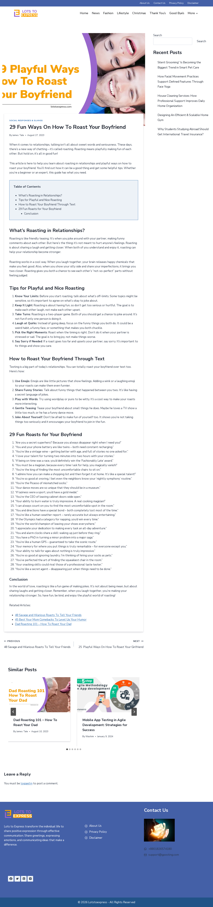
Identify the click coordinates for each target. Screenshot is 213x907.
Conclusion (31, 214)
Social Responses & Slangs (26, 120)
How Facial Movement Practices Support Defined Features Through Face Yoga (180, 82)
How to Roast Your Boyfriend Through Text (46, 204)
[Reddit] (30, 879)
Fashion (108, 13)
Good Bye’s (176, 13)
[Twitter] (17, 879)
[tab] (67, 749)
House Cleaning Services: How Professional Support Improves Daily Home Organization (181, 101)
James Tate (18, 135)
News (96, 13)
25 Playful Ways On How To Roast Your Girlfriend (111, 644)
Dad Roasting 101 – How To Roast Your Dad (43, 624)
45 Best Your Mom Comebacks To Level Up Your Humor (51, 620)
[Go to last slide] (13, 712)
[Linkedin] (24, 879)
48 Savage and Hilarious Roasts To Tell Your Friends (48, 615)
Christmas (139, 13)
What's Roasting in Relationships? (40, 195)
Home (84, 13)
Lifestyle (123, 13)
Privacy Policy (176, 3)
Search (157, 35)
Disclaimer (193, 3)
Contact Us (159, 3)
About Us (145, 3)
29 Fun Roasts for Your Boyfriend (39, 209)
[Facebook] (11, 879)
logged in (26, 783)
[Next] (134, 712)
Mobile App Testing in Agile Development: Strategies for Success (104, 725)
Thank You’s (158, 13)
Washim (90, 736)
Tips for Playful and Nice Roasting (40, 200)
